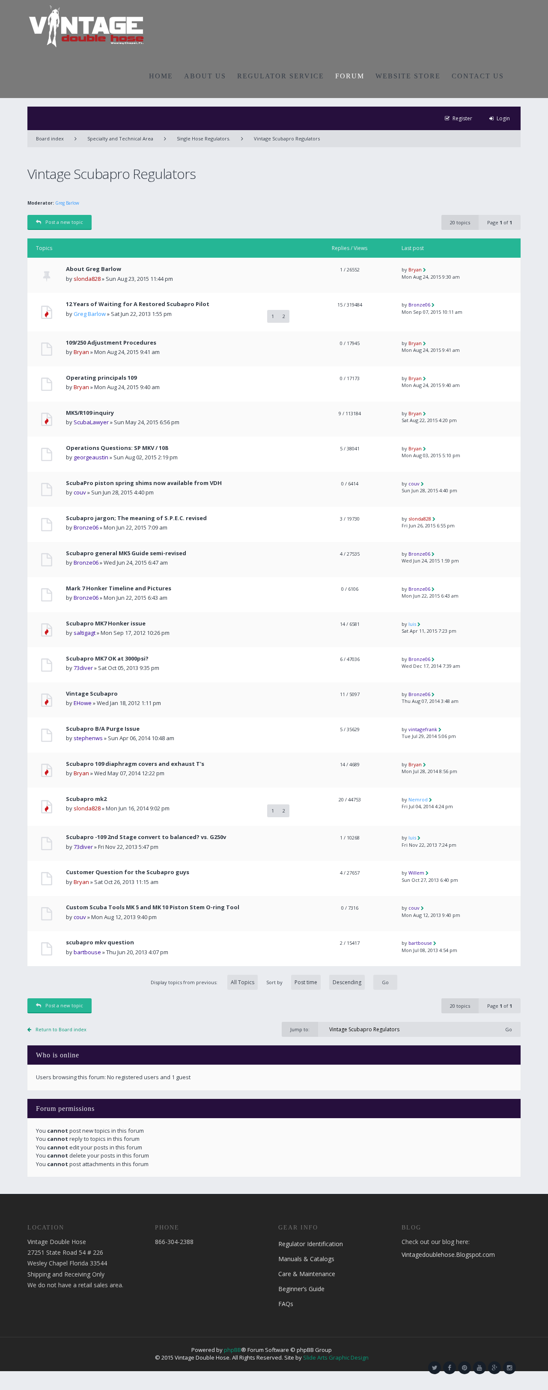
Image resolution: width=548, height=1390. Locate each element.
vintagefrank (422, 729)
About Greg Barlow (93, 269)
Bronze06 (419, 304)
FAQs (285, 1304)
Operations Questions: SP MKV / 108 (117, 448)
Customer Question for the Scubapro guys (127, 872)
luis (412, 624)
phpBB (232, 1350)
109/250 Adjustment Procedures (111, 342)
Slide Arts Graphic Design (336, 1357)
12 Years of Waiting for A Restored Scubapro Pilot (137, 304)
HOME (161, 76)
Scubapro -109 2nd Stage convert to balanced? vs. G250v (146, 837)
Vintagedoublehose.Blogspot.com (448, 1254)
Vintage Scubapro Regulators (287, 138)
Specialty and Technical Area (120, 138)
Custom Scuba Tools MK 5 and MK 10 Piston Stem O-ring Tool (152, 907)
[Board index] (86, 25)
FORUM (349, 76)
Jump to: (300, 1029)
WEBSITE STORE (408, 76)
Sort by (274, 982)
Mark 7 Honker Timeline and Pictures (118, 588)
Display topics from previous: (185, 982)
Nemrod (418, 799)
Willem (416, 872)
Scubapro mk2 (86, 799)
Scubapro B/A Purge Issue (103, 729)
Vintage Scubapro (92, 693)
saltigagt (84, 633)
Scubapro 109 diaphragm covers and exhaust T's (135, 764)
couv (80, 492)
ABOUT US (205, 76)
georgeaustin (91, 457)
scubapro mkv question (100, 942)
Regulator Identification (310, 1244)
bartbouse (87, 952)
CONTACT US (478, 76)
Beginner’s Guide (301, 1289)
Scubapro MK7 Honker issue (106, 623)
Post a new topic (64, 222)
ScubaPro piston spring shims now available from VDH (144, 483)
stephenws (88, 738)
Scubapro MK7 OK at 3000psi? (107, 658)
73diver (83, 668)
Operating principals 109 (101, 378)
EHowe (83, 703)
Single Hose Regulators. (203, 138)
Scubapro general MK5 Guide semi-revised (126, 553)
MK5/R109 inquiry (90, 413)
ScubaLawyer (91, 422)
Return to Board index (61, 1029)
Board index (50, 138)
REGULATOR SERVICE (280, 76)
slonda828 (87, 279)
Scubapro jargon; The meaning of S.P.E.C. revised (136, 518)
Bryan (415, 269)
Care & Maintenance (306, 1274)
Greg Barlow (67, 203)
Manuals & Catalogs (306, 1259)
